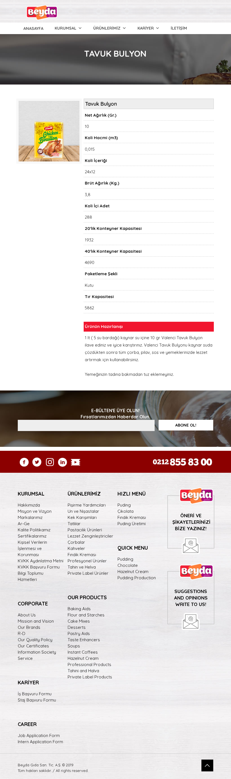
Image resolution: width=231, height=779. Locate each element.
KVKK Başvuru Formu (39, 567)
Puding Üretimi (131, 523)
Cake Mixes (79, 621)
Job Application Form (39, 735)
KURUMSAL (65, 28)
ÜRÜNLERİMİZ (107, 28)
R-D (21, 633)
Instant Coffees (83, 652)
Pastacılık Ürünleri (85, 529)
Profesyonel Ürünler (87, 560)
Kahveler (76, 548)
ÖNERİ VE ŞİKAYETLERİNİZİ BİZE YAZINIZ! (191, 521)
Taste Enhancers (84, 639)
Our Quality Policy (35, 639)
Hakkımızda (29, 505)
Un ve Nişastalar (83, 511)
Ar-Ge (24, 523)
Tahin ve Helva (82, 567)
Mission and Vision (36, 621)
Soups (74, 646)
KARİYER (145, 28)
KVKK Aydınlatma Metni (40, 560)
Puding (124, 505)
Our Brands (29, 627)
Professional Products (89, 664)
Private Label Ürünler (88, 573)
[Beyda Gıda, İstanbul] (41, 11)
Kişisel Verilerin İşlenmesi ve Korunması (32, 548)
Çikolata (125, 511)
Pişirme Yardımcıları (87, 505)
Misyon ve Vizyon (35, 511)
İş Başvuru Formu (35, 693)
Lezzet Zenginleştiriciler (90, 536)
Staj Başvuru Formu (37, 700)
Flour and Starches (86, 615)
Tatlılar (74, 523)
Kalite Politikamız (34, 529)
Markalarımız (30, 517)
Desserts (77, 627)
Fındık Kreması (82, 554)
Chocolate (127, 565)
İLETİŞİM (179, 28)
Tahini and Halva (83, 670)
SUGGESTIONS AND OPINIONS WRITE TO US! (191, 597)
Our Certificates (33, 646)
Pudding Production (136, 577)
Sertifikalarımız (32, 536)
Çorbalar (76, 542)
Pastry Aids (79, 633)
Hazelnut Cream (83, 658)
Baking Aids (79, 608)
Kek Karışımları (82, 517)
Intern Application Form (40, 741)
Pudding (125, 559)
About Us (27, 615)
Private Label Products (90, 677)
